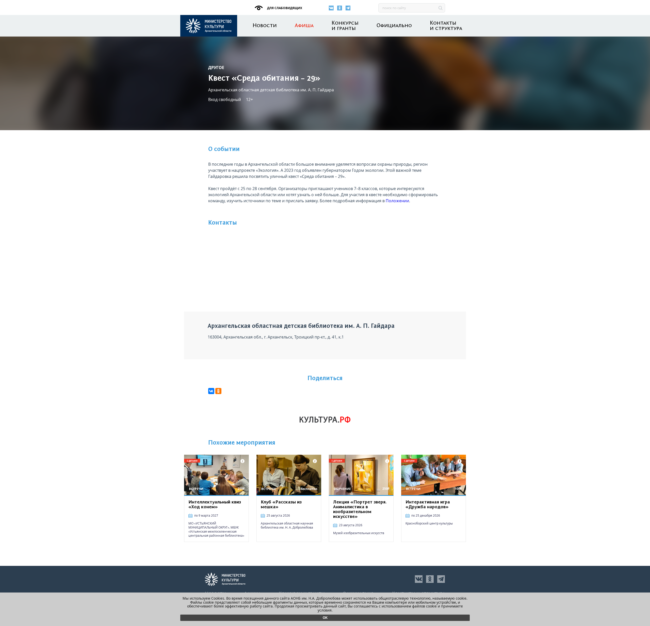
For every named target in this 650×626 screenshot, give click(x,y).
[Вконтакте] (331, 8)
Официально (394, 25)
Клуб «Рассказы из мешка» (281, 504)
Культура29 (208, 26)
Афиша (304, 25)
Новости (265, 25)
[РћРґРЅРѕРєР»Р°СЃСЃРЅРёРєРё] (218, 391)
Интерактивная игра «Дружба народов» (427, 504)
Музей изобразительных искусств (358, 533)
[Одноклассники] (339, 8)
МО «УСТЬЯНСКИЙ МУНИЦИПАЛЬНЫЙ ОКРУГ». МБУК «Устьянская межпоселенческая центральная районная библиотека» (216, 529)
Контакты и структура (446, 26)
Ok (325, 618)
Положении (397, 201)
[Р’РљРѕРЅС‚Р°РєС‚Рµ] (211, 391)
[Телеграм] (348, 8)
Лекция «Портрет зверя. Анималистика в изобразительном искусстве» (360, 509)
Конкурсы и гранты (345, 26)
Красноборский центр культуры (429, 523)
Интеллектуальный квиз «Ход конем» (214, 504)
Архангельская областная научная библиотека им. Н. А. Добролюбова (287, 525)
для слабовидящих (284, 8)
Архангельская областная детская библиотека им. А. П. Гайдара (271, 90)
